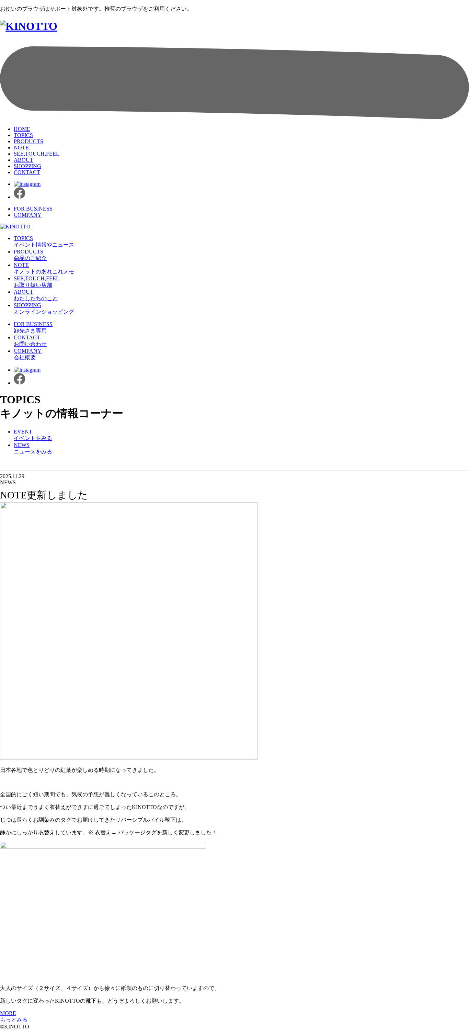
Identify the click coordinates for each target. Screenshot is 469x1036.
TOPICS (23, 135)
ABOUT (23, 160)
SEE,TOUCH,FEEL (36, 154)
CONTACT (27, 172)
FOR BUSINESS (33, 209)
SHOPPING (27, 166)
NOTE (21, 147)
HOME (22, 129)
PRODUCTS (28, 141)
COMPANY (28, 215)
